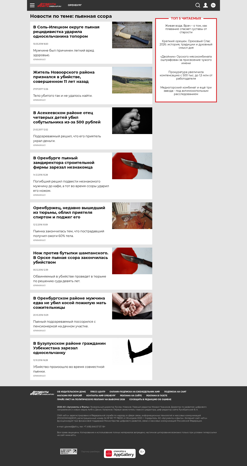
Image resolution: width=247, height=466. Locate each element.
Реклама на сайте (131, 395)
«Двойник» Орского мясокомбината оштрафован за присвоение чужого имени (186, 60)
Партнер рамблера (90, 451)
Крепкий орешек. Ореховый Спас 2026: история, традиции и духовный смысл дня (186, 44)
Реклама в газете (156, 395)
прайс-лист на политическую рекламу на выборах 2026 (91, 399)
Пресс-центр (97, 391)
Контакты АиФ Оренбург (101, 395)
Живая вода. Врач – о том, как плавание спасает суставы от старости (186, 29)
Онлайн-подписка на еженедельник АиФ (135, 391)
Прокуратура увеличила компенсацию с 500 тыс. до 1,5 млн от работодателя (186, 75)
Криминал (39, 60)
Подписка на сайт (175, 391)
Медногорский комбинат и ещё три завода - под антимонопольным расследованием (186, 91)
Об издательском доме (71, 391)
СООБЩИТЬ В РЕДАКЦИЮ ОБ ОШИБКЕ (150, 399)
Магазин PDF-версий (69, 395)
